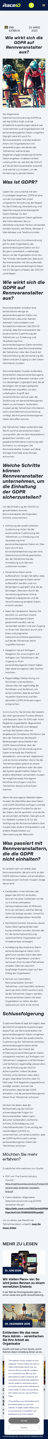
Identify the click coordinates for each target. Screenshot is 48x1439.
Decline (24, 1427)
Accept (24, 1420)
